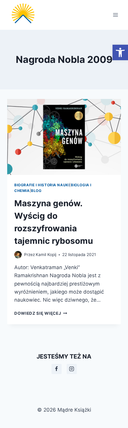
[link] (120, 52)
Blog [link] (36, 190)
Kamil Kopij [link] (46, 254)
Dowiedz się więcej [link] (40, 313)
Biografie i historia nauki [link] (41, 185)
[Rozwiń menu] (115, 14)
